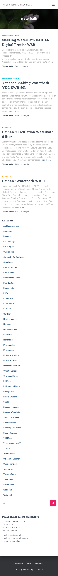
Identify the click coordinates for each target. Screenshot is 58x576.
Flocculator (8, 298)
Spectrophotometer (12, 428)
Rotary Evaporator (11, 397)
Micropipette (9, 345)
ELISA (5, 293)
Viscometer (8, 479)
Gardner (7, 314)
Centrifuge (8, 262)
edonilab (16, 541)
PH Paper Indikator (11, 386)
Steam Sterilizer (10, 433)
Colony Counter (10, 267)
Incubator (7, 335)
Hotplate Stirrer (10, 329)
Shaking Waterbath (10, 78)
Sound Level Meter (11, 417)
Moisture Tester (10, 360)
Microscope (8, 350)
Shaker (6, 402)
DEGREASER (8, 283)
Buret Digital (8, 247)
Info (29, 563)
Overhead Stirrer (10, 376)
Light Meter (8, 340)
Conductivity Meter (11, 278)
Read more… (13, 111)
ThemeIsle (38, 569)
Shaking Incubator (11, 407)
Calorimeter (8, 252)
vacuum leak (8, 469)
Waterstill (7, 495)
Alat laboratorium (10, 35)
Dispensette (8, 288)
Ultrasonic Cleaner (11, 459)
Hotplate (7, 324)
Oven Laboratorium (11, 366)
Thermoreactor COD (12, 443)
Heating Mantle (10, 319)
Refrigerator (8, 391)
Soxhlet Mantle (9, 423)
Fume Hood (8, 304)
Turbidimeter (9, 454)
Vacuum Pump (9, 474)
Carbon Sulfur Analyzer (13, 257)
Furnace (7, 309)
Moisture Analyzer (11, 355)
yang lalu (22, 66)
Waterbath (6, 127)
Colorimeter (8, 272)
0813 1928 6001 (13, 528)
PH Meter (7, 381)
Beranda (19, 563)
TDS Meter (7, 438)
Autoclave (7, 231)
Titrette (6, 448)
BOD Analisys (9, 241)
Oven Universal (10, 371)
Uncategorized (10, 464)
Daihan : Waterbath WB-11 (24, 181)
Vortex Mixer (9, 485)
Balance (7, 236)
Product (39, 563)
